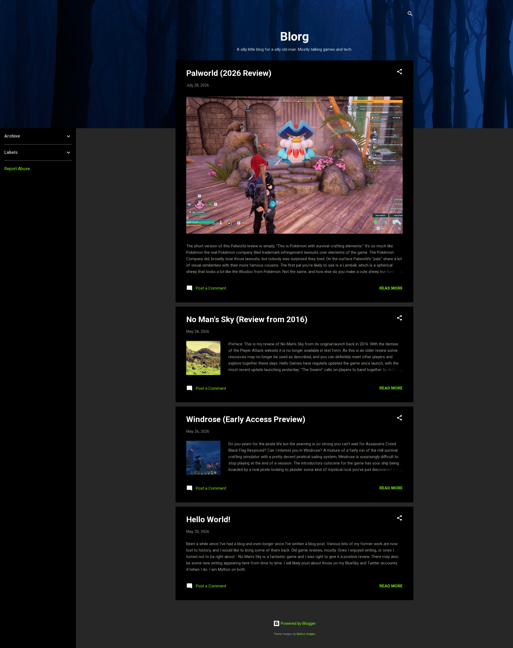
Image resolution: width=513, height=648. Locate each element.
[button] (399, 72)
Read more (391, 288)
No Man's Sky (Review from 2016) (247, 319)
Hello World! (208, 519)
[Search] (410, 14)
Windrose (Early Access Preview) (245, 419)
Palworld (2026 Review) (228, 73)
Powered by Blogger (298, 623)
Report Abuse (17, 168)
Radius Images (306, 634)
